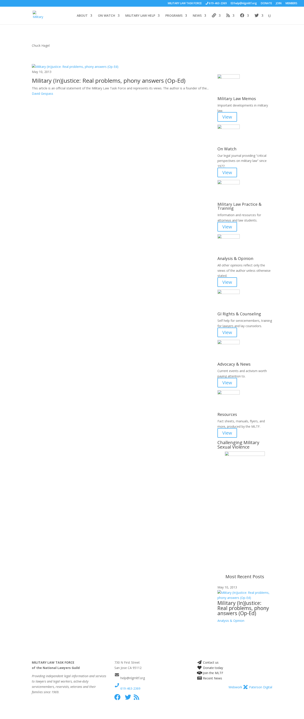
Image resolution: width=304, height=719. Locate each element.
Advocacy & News (234, 364)
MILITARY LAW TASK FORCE (185, 3)
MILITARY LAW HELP (140, 16)
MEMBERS (291, 3)
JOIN (279, 3)
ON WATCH (106, 16)
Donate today (212, 668)
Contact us (210, 662)
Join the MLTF (212, 673)
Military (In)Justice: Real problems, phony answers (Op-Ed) (108, 81)
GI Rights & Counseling (239, 313)
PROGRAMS (173, 16)
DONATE (266, 3)
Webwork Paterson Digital (250, 687)
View (227, 117)
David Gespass (42, 93)
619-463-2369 (130, 688)
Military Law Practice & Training (239, 206)
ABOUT (82, 16)
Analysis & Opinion (235, 258)
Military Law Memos (236, 98)
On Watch (226, 148)
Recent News (212, 678)
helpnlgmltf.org (245, 3)
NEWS (197, 16)
